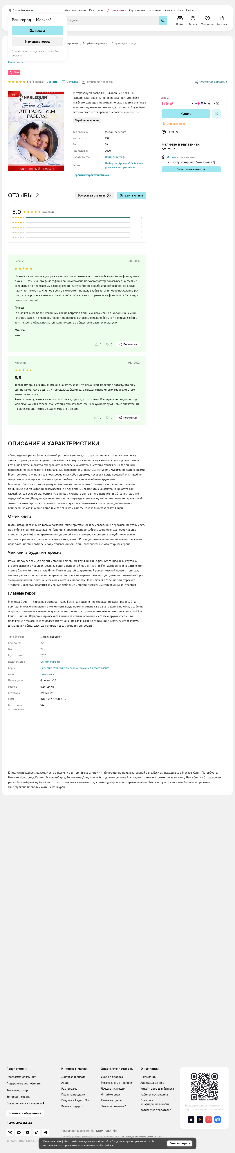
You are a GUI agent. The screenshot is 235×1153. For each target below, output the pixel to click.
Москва (171, 157)
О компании (148, 1077)
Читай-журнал (110, 1094)
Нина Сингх (15, 62)
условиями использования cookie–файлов (89, 1145)
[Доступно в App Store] (191, 1119)
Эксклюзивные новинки (116, 1082)
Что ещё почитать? (113, 1106)
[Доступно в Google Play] (200, 1119)
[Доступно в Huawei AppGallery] (208, 1119)
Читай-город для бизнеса (157, 1088)
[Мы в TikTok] (36, 1132)
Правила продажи (73, 1094)
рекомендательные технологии (141, 1136)
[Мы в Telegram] (45, 1132)
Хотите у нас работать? (155, 1110)
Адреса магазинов (152, 1082)
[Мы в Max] (19, 1132)
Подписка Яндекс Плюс (76, 1100)
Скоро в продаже (112, 1077)
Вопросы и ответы (18, 1096)
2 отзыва (72, 81)
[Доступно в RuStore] (217, 1119)
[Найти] (163, 20)
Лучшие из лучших (113, 1088)
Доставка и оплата (73, 1077)
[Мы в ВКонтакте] (10, 1132)
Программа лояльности (21, 1077)
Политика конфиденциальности (154, 1102)
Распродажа (69, 1088)
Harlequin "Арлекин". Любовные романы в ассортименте (74, 668)
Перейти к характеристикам (91, 175)
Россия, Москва (21, 10)
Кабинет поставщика (154, 1094)
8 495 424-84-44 (19, 1123)
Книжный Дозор (17, 1090)
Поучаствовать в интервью (24, 1103)
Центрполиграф (115, 157)
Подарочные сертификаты (23, 1083)
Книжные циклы (111, 1100)
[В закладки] (216, 113)
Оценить (52, 81)
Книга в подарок (72, 1106)
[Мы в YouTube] (27, 1132)
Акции (65, 1082)
